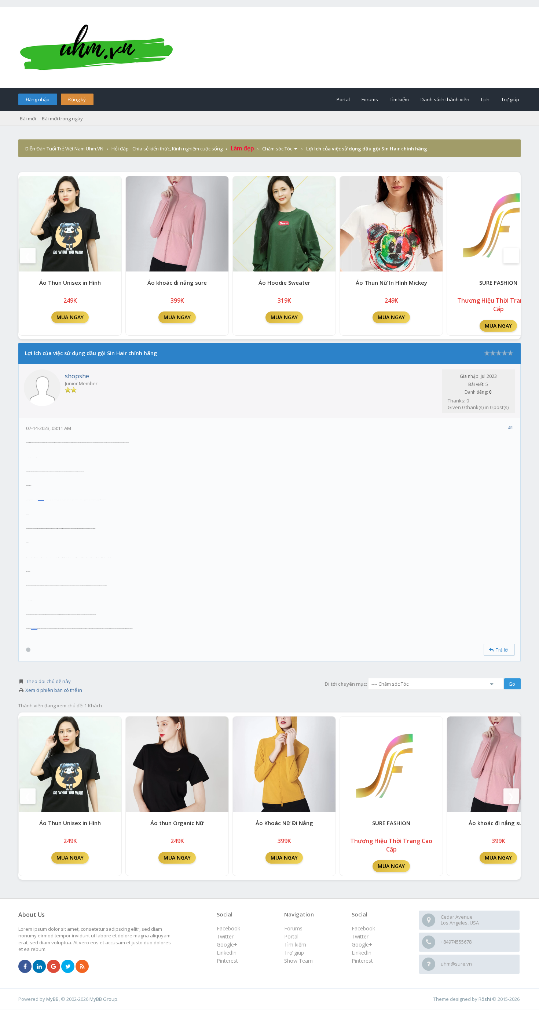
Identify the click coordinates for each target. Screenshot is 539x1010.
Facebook (363, 928)
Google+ (362, 944)
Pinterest (362, 960)
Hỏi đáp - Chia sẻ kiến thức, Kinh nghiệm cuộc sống (167, 148)
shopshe (77, 376)
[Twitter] (67, 966)
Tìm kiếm (399, 99)
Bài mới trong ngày (62, 118)
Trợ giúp (510, 99)
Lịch (485, 99)
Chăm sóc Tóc (277, 148)
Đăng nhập (38, 99)
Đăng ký (77, 99)
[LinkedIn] (39, 966)
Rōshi (484, 999)
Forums (370, 99)
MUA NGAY (70, 317)
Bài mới (28, 118)
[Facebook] (25, 966)
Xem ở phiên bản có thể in (53, 690)
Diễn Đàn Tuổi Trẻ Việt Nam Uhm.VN (64, 148)
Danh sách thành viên (445, 99)
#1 (510, 427)
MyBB (52, 999)
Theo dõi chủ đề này (48, 681)
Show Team (298, 960)
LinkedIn (361, 952)
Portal (343, 99)
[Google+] (53, 966)
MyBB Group (103, 999)
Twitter (360, 936)
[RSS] (82, 966)
